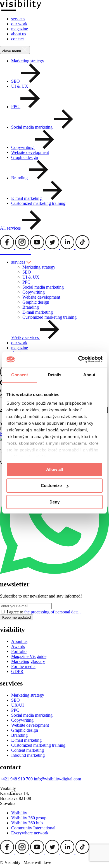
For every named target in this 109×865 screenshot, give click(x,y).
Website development (30, 152)
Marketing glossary (28, 661)
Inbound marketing (28, 755)
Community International (33, 827)
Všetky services (25, 337)
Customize (51, 485)
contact (17, 38)
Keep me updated (16, 617)
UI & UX (19, 86)
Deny (54, 502)
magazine (19, 28)
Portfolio (19, 651)
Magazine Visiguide (28, 656)
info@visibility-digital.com (57, 778)
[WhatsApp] (54, 572)
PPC (26, 282)
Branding (30, 307)
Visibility (19, 812)
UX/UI (17, 705)
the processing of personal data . (52, 612)
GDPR (17, 671)
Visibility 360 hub (27, 822)
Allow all (54, 469)
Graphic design (24, 157)
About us (19, 641)
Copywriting (33, 292)
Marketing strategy (27, 60)
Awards (18, 646)
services (18, 18)
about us (18, 33)
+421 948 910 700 (17, 778)
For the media (23, 666)
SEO (26, 272)
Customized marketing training (38, 203)
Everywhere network (29, 832)
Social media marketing (43, 287)
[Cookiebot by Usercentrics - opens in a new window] (78, 359)
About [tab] (89, 374)
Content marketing (27, 750)
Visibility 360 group (28, 817)
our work (19, 23)
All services (11, 228)
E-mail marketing (37, 312)
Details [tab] (54, 374)
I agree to (44, 612)
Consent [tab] (19, 374)
